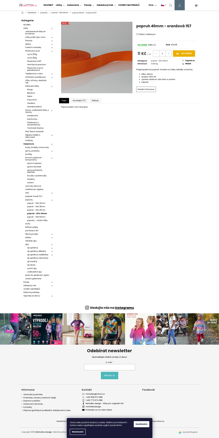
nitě (27, 193)
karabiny (31, 179)
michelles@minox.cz (95, 394)
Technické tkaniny (35, 128)
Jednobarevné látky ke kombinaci (35, 32)
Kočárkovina (32, 115)
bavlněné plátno (34, 106)
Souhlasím (141, 424)
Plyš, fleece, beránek (34, 131)
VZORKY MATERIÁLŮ (31, 289)
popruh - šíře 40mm (37, 213)
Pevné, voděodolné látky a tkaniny (37, 111)
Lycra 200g (32, 54)
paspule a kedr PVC (33, 196)
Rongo (30, 89)
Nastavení (77, 431)
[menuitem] (48, 5)
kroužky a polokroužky (37, 175)
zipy (27, 244)
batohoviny (32, 119)
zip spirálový (32, 247)
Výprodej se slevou (31, 295)
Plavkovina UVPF (34, 61)
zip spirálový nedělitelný (37, 254)
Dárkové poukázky (31, 292)
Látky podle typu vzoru (35, 37)
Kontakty (27, 407)
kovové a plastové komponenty (33, 158)
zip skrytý (31, 265)
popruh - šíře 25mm (36, 206)
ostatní (30, 182)
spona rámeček (34, 166)
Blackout (31, 93)
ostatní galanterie (33, 278)
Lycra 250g (32, 57)
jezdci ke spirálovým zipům (37, 275)
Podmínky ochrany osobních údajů (39, 397)
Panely (26, 282)
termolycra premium (36, 64)
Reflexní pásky (31, 227)
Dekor (29, 96)
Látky (25, 28)
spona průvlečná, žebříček (34, 171)
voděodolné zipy (34, 272)
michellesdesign (93, 406)
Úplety (28, 44)
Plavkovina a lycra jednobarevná (35, 69)
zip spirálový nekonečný (37, 258)
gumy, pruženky (32, 151)
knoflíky (28, 154)
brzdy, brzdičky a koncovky (37, 147)
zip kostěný (32, 261)
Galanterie (28, 144)
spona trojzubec (34, 163)
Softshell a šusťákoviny (35, 77)
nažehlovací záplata (34, 189)
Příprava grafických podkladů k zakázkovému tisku (47, 410)
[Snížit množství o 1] (156, 53)
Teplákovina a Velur (34, 73)
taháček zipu (31, 241)
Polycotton (32, 99)
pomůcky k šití (31, 230)
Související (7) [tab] (79, 100)
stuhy (27, 223)
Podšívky (29, 140)
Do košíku (186, 53)
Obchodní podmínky (33, 394)
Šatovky (28, 40)
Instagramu (124, 308)
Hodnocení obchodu (33, 404)
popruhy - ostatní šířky (37, 220)
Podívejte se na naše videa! (99, 409)
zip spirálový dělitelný (36, 251)
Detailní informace (146, 89)
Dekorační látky (32, 86)
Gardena (31, 103)
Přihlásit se (109, 375)
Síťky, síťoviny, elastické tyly (35, 81)
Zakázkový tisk (29, 285)
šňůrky (28, 237)
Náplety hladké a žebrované (32, 136)
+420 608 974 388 (94, 397)
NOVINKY (27, 24)
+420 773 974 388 (94, 400)
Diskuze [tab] (95, 100)
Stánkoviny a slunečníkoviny (33, 123)
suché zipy (32, 268)
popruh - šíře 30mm (36, 210)
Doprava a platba (31, 400)
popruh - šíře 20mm (36, 203)
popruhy (29, 199)
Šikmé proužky (31, 234)
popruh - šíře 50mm (36, 217)
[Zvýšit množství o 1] (168, 53)
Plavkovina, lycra (32, 51)
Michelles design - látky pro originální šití (105, 403)
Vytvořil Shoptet (190, 432)
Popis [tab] (64, 100)
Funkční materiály (33, 47)
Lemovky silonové (33, 186)
